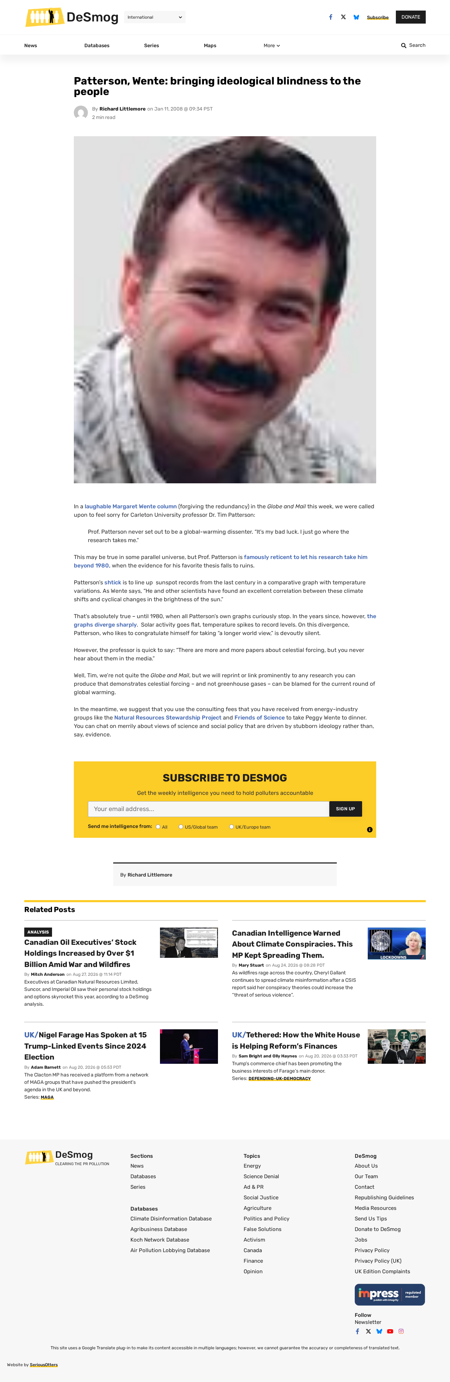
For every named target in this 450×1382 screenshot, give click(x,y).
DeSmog (92, 17)
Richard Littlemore (122, 109)
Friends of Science (259, 717)
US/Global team (201, 827)
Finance (253, 1261)
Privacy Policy (372, 1250)
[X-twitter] (343, 17)
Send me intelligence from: (120, 826)
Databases (143, 1176)
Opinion (253, 1271)
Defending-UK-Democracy (280, 1078)
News (137, 1166)
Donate (410, 17)
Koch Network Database (159, 1240)
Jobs (361, 1240)
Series (138, 1187)
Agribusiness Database (158, 1229)
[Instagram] (401, 1331)
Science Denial (261, 1176)
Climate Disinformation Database (171, 1218)
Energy (252, 1166)
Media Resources (376, 1208)
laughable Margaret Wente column (131, 506)
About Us (366, 1166)
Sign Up (345, 808)
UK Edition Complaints (382, 1271)
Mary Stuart (251, 965)
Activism (254, 1240)
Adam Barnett (46, 1067)
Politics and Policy (266, 1218)
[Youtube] (390, 1331)
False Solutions (263, 1229)
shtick (112, 582)
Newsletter (368, 1322)
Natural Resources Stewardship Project (167, 717)
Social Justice (261, 1197)
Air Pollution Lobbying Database (170, 1250)
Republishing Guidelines (384, 1197)
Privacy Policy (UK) (378, 1261)
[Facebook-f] (330, 17)
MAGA (47, 1097)
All (164, 827)
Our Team (366, 1176)
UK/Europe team (253, 827)
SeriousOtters (44, 1364)
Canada (253, 1250)
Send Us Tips (371, 1218)
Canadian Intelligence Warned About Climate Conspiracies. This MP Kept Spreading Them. (292, 944)
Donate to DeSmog (378, 1229)
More (269, 46)
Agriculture (257, 1208)
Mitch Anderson (48, 974)
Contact (364, 1187)
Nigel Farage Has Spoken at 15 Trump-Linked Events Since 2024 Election (85, 1045)
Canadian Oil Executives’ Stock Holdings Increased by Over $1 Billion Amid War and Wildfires (80, 953)
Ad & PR (254, 1187)
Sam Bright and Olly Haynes (268, 1056)
